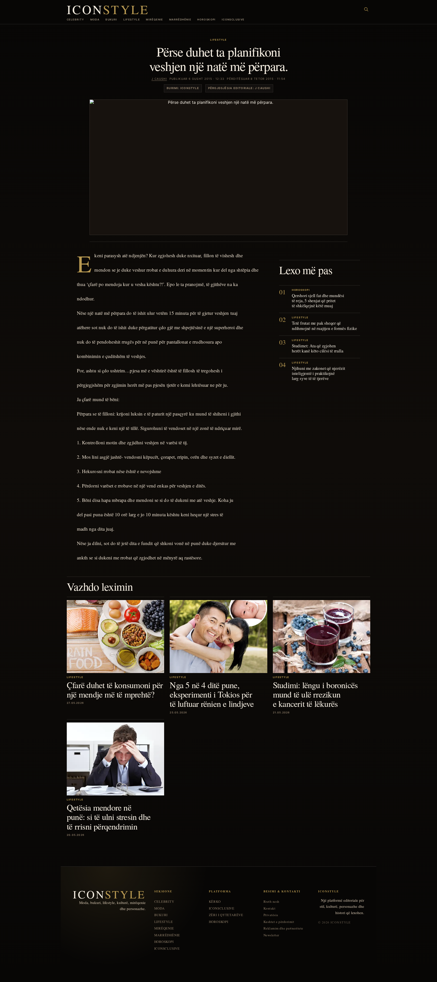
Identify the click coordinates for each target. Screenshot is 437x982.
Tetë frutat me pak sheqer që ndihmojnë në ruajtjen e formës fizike (324, 325)
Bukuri (111, 19)
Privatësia (271, 915)
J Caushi (159, 79)
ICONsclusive (233, 19)
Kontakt (270, 908)
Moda (95, 19)
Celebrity (75, 19)
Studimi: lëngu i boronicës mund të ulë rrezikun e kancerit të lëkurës (315, 694)
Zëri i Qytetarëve (226, 915)
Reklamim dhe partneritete (283, 928)
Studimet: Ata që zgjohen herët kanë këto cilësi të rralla (317, 348)
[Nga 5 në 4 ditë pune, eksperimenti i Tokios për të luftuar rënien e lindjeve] (218, 636)
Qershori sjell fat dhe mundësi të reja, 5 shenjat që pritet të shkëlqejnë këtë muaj (318, 300)
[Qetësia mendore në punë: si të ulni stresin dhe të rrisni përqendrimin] (115, 758)
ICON (108, 9)
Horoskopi (206, 19)
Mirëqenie (154, 19)
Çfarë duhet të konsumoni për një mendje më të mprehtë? (115, 689)
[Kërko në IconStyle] (366, 9)
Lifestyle (131, 19)
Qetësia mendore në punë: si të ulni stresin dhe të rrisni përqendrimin (108, 817)
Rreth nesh (271, 901)
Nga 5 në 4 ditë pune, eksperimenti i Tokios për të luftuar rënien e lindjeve (212, 694)
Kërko (215, 901)
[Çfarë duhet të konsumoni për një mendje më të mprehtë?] (115, 636)
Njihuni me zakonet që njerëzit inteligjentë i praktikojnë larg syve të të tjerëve (318, 373)
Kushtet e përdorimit (279, 922)
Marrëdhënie (180, 19)
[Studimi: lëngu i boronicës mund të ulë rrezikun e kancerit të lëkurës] (321, 636)
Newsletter (271, 935)
